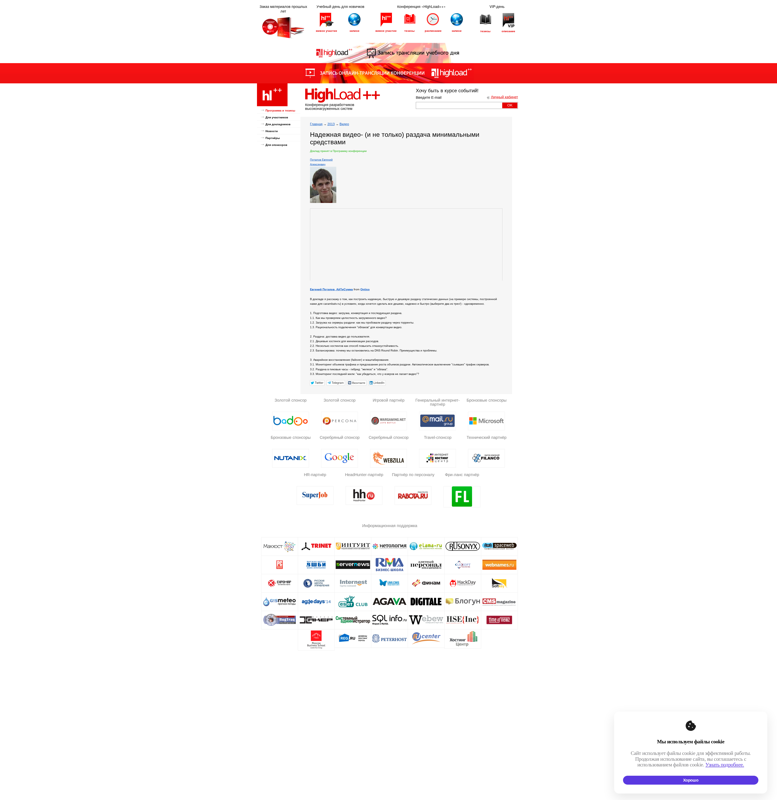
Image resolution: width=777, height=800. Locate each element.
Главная (316, 124)
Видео (344, 124)
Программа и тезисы (280, 110)
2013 (331, 124)
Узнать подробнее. (724, 765)
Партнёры (272, 138)
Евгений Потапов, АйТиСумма (331, 289)
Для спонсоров (276, 144)
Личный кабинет (504, 97)
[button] (317, 383)
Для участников (276, 117)
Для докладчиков (278, 124)
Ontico (365, 289)
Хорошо (690, 780)
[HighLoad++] (272, 105)
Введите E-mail (429, 97)
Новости (271, 131)
